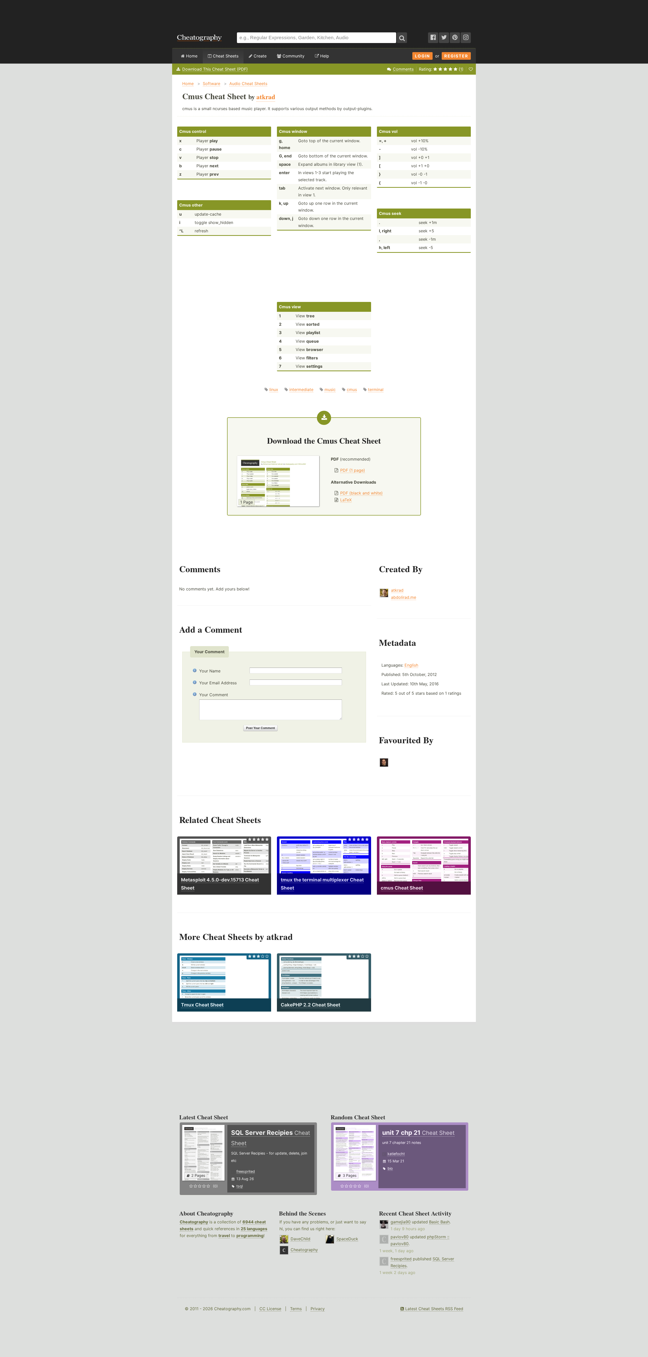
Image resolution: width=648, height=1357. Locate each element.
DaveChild (300, 1238)
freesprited (245, 1171)
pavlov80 (400, 1236)
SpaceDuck (347, 1238)
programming (250, 1235)
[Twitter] (444, 37)
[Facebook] (433, 37)
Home (191, 55)
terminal (375, 389)
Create (259, 55)
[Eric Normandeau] (384, 765)
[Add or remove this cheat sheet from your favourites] (471, 69)
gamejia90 (401, 1221)
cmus (352, 389)
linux (273, 389)
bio (390, 1168)
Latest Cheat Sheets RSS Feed (433, 1308)
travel (224, 1235)
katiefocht (396, 1154)
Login (422, 55)
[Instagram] (466, 37)
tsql (239, 1186)
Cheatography (194, 1221)
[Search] (402, 37)
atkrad (397, 590)
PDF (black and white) (361, 493)
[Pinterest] (455, 37)
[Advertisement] (324, 13)
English (411, 665)
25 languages (254, 1228)
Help (324, 55)
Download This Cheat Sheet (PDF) (215, 69)
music (330, 389)
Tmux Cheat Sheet (202, 1005)
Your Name (209, 670)
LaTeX (346, 499)
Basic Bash (439, 1221)
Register (456, 55)
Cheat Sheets (225, 55)
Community (293, 55)
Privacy (318, 1308)
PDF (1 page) (352, 470)
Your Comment (213, 694)
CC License (270, 1308)
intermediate (301, 389)
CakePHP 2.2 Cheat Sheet (310, 1005)
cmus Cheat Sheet (402, 888)
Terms (296, 1308)
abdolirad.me (403, 597)
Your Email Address (218, 682)
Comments (403, 69)
